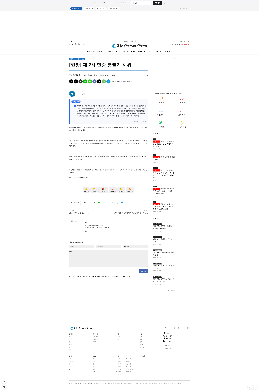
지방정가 (118, 374)
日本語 (134, 41)
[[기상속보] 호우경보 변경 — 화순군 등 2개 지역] (182, 278)
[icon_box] (161, 101)
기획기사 (118, 334)
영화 (70, 364)
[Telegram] (108, 81)
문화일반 (155, 168)
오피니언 (95, 334)
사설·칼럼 (95, 336)
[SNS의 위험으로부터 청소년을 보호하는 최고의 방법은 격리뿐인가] (182, 188)
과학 (70, 350)
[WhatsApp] (104, 81)
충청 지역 (128, 364)
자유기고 (95, 342)
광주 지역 (128, 372)
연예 (70, 356)
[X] (99, 81)
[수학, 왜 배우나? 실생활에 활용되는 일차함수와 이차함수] (182, 141)
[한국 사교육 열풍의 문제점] (182, 156)
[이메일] (76, 81)
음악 (70, 369)
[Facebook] (94, 81)
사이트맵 (142, 356)
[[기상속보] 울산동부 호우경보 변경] (182, 238)
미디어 (155, 186)
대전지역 (128, 361)
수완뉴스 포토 (73, 59)
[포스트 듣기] (72, 94)
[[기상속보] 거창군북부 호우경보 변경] (182, 252)
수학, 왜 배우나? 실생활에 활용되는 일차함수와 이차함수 (164, 143)
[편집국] (71, 75)
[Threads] (188, 328)
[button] (71, 41)
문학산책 (95, 339)
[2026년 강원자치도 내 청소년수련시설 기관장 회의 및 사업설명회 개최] (182, 203)
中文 (130, 41)
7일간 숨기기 (183, 8)
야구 (94, 361)
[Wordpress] (165, 328)
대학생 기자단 (89, 8)
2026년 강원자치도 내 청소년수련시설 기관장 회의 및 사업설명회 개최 (164, 206)
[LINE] (85, 81)
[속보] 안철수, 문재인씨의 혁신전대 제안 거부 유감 (131, 213)
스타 (70, 358)
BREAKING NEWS (157, 223)
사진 (141, 334)
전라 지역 (128, 366)
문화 (70, 342)
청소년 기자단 (101, 8)
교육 (154, 139)
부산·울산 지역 (129, 369)
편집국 (77, 75)
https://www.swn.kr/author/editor (94, 225)
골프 (94, 364)
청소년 (118, 336)
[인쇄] (81, 81)
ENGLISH (126, 41)
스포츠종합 (96, 372)
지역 (117, 356)
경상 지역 (118, 369)
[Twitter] (183, 328)
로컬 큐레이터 (113, 8)
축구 (94, 358)
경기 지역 (128, 358)
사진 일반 (142, 347)
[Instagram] (174, 328)
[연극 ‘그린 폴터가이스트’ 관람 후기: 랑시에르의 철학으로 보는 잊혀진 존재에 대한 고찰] (182, 170)
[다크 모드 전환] (174, 41)
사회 (154, 202)
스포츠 (94, 356)
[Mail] (86, 231)
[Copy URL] (71, 81)
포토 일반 (81, 59)
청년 (117, 339)
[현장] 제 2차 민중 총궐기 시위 (79, 213)
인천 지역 (118, 361)
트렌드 (141, 344)
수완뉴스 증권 (76, 8)
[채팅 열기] (4, 387)
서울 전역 (118, 358)
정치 (70, 336)
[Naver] (90, 81)
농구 (94, 366)
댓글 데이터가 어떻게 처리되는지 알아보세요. (115, 276)
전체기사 (71, 334)
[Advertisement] (129, 25)
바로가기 (157, 3)
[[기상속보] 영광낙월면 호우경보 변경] (182, 265)
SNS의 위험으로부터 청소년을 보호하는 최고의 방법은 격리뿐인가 (163, 190)
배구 (94, 369)
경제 (70, 344)
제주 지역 (118, 372)
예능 (70, 366)
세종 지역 (118, 364)
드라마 (71, 361)
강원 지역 (118, 366)
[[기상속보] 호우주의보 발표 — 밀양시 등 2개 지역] (182, 225)
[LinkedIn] (179, 328)
